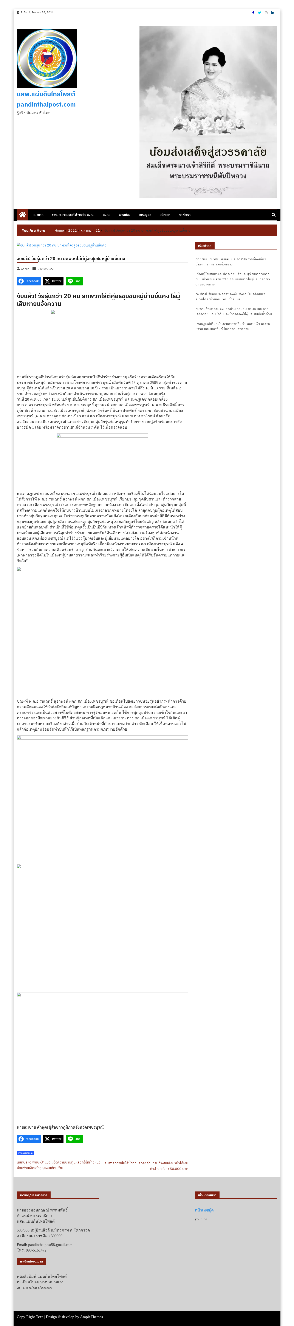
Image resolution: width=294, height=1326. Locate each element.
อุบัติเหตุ (165, 215)
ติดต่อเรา (184, 215)
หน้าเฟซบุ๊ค (204, 1210)
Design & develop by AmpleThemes (74, 1317)
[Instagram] (266, 13)
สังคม (106, 215)
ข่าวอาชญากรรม (25, 1153)
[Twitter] (260, 13)
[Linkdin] (272, 13)
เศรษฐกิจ (145, 215)
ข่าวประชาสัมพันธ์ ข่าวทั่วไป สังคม (73, 215)
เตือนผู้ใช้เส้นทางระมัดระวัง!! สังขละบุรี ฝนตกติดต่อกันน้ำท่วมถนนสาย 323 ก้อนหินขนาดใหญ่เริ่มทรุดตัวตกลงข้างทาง (232, 279)
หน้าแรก (38, 215)
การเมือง (124, 215)
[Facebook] (253, 13)
